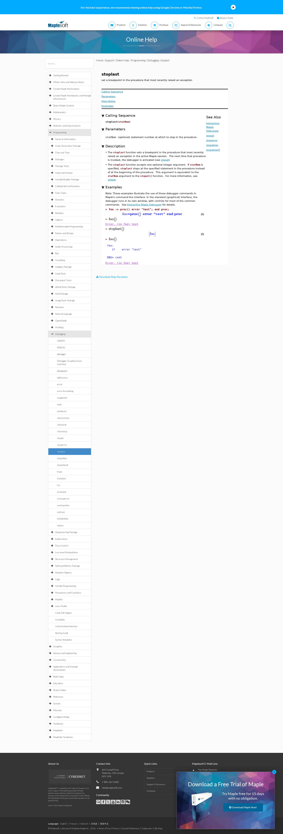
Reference (58, 696)
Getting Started (60, 75)
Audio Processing (63, 246)
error (60, 384)
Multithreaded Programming (69, 226)
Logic (57, 579)
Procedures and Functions (68, 592)
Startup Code (61, 633)
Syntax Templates (63, 639)
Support (109, 60)
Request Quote (226, 18)
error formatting (65, 391)
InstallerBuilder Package (67, 179)
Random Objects (63, 572)
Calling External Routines (67, 186)
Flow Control (61, 545)
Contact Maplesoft (205, 18)
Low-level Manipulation (66, 552)
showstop (62, 431)
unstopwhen (63, 505)
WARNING (62, 518)
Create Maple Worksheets (66, 88)
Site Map (158, 828)
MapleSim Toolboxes (63, 737)
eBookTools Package (65, 287)
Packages (59, 159)
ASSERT (61, 340)
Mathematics (59, 112)
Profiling (59, 327)
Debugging (60, 334)
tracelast (61, 478)
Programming (59, 132)
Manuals (57, 710)
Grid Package (61, 293)
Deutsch (84, 823)
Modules (59, 213)
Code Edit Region (63, 612)
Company (151, 791)
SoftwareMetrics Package (67, 565)
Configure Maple (61, 716)
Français (74, 823)
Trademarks (147, 828)
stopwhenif (62, 465)
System (56, 703)
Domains (59, 199)
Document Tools (63, 280)
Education (58, 683)
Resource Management (66, 559)
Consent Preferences (130, 828)
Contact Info (103, 763)
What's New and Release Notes (68, 82)
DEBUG (61, 347)
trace (59, 471)
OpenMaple (61, 320)
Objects (59, 219)
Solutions (151, 778)
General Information (65, 139)
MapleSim (58, 730)
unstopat (61, 491)
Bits (57, 253)
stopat (60, 438)
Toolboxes (58, 723)
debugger (61, 354)
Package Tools (62, 166)
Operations (61, 239)
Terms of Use (105, 828)
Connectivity (59, 659)
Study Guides (59, 690)
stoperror (62, 444)
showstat (61, 424)
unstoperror (63, 498)
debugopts (62, 370)
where (60, 525)
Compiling (60, 260)
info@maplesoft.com (112, 787)
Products (151, 771)
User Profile (61, 606)
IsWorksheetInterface (66, 626)
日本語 (94, 823)
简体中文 (104, 823)
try (58, 485)
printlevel (61, 411)
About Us (53, 763)
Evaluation (60, 206)
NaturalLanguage (63, 313)
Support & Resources (156, 784)
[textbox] (152, 214)
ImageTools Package (65, 300)
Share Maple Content (63, 105)
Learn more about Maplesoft (60, 805)
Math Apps (58, 676)
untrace (61, 512)
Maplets (59, 599)
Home (99, 60)
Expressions (61, 538)
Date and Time (62, 152)
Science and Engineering (64, 653)
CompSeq (60, 619)
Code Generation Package (68, 145)
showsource (63, 418)
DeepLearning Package (66, 532)
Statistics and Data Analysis (67, 125)
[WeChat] (128, 802)
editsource (62, 377)
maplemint (62, 397)
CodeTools (60, 273)
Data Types (60, 192)
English (63, 823)
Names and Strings (64, 233)
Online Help (122, 60)
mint (59, 404)
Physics (57, 119)
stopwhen (62, 458)
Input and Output (64, 172)
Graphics (57, 646)
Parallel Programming (65, 586)
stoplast (61, 451)
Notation (59, 307)
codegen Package (63, 266)
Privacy (116, 828)
